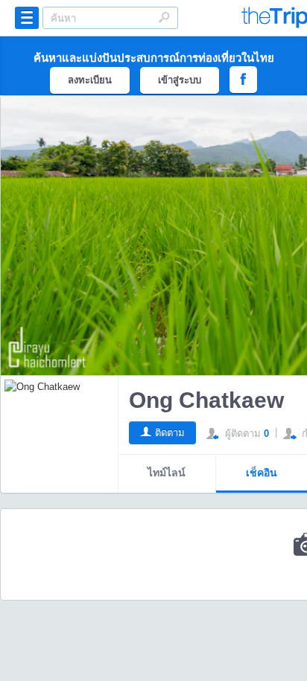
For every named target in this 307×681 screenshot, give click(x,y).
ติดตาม (170, 432)
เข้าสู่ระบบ (179, 80)
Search (164, 17)
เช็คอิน (261, 473)
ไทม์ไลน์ (167, 473)
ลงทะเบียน (90, 80)
